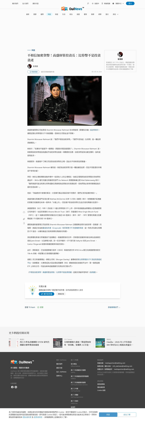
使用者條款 (101, 384)
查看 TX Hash (30, 307)
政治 (71, 14)
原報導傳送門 (113, 307)
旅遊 (78, 14)
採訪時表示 (94, 130)
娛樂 (92, 14)
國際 (42, 14)
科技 (49, 14)
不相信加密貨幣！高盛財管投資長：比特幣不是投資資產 (50, 272)
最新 (27, 14)
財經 (56, 14)
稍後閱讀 (107, 3)
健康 (34, 14)
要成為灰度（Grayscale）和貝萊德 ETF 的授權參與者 (63, 228)
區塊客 (92, 272)
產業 (99, 14)
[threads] (16, 387)
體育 (85, 14)
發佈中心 (59, 376)
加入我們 (25, 3)
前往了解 (127, 414)
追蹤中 (97, 3)
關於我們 (15, 3)
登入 (130, 3)
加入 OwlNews (61, 372)
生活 (63, 14)
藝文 (107, 14)
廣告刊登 (36, 3)
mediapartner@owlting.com (115, 363)
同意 (108, 414)
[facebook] (12, 387)
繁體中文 (119, 3)
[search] (88, 3)
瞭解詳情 (61, 294)
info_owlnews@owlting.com (122, 366)
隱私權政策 (101, 387)
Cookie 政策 (101, 390)
